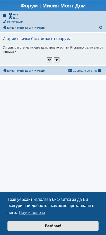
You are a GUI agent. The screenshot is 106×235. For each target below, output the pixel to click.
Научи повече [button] (32, 212)
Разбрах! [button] (53, 226)
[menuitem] (13, 14)
